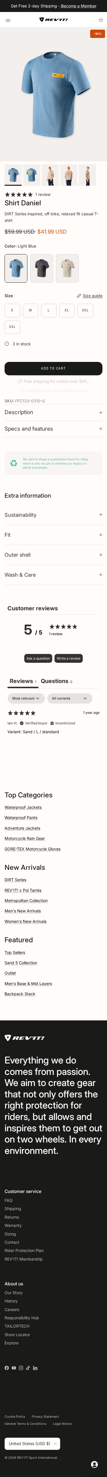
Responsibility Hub (22, 1317)
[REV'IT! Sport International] (53, 19)
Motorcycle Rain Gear (25, 838)
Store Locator (17, 1334)
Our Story (14, 1292)
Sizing (10, 1233)
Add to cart (53, 368)
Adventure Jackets (22, 828)
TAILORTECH (17, 1326)
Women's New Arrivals (26, 921)
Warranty (13, 1225)
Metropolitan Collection (26, 900)
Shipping (13, 1208)
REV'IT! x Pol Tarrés (23, 890)
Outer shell (18, 555)
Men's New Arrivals (23, 910)
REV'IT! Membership (24, 1259)
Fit (8, 535)
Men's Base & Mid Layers (28, 983)
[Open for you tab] (94, 1464)
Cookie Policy (15, 1417)
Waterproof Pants (21, 817)
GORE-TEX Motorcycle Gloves (32, 848)
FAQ (9, 1200)
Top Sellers (15, 952)
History (11, 1300)
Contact (12, 1242)
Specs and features (29, 429)
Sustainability (21, 515)
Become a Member (78, 5)
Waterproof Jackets (23, 807)
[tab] (57, 681)
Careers (12, 1309)
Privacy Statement (45, 1417)
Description (19, 412)
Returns (12, 1217)
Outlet (10, 973)
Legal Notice (62, 1424)
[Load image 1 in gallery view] (53, 94)
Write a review (68, 658)
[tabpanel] (53, 730)
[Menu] (8, 19)
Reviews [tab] (23, 681)
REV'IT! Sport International (37, 1458)
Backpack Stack (20, 993)
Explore (12, 1342)
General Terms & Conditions (26, 1424)
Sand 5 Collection (21, 962)
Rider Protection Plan (24, 1250)
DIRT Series (15, 879)
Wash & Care (20, 575)
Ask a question (38, 658)
